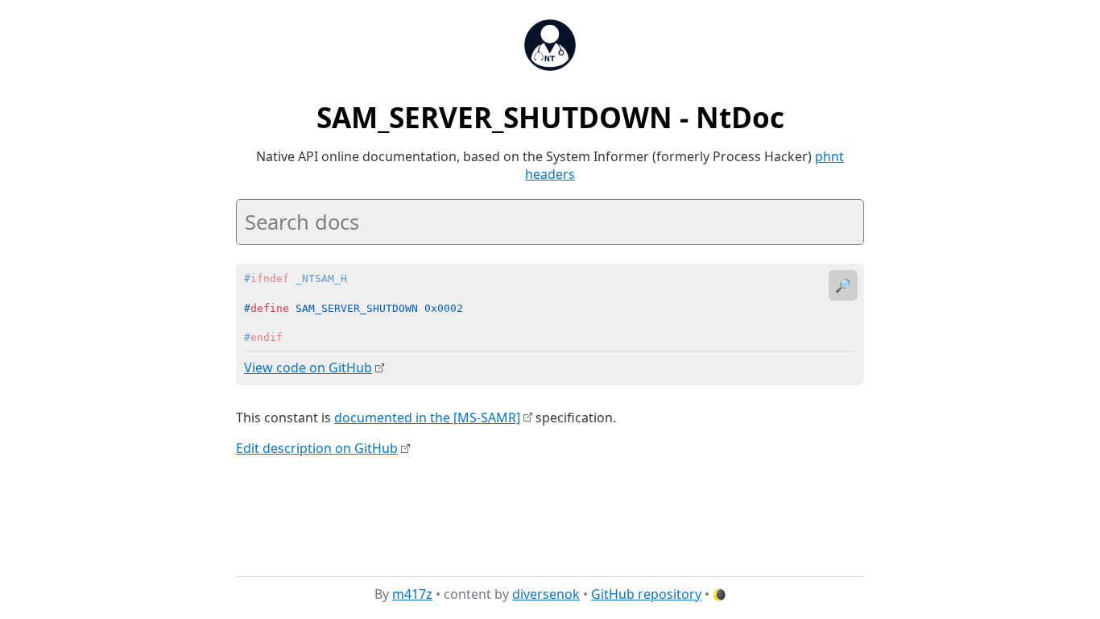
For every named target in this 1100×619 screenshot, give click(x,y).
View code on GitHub (308, 367)
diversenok (546, 594)
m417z (412, 594)
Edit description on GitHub (317, 448)
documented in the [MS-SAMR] (427, 417)
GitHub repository (646, 594)
